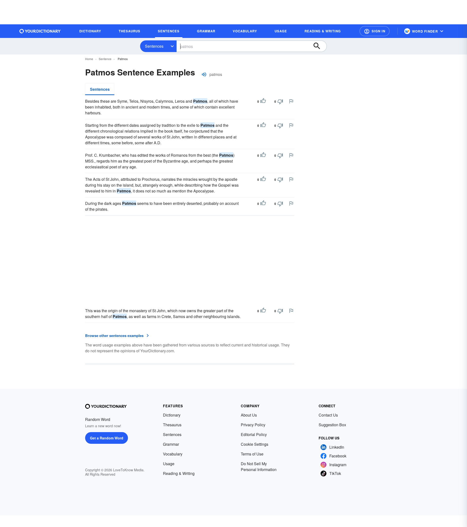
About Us (249, 415)
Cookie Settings (254, 444)
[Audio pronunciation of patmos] (204, 74)
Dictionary (171, 415)
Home (89, 59)
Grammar (171, 444)
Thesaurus (172, 424)
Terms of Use (252, 454)
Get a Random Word (106, 438)
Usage (168, 463)
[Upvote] (263, 101)
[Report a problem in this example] (291, 101)
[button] (374, 31)
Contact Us (328, 415)
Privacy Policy (253, 424)
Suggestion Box (332, 424)
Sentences (154, 46)
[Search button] (319, 46)
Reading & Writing (179, 473)
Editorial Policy (254, 434)
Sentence (105, 59)
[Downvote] (280, 101)
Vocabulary (172, 454)
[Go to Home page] (40, 31)
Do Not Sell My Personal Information (259, 466)
